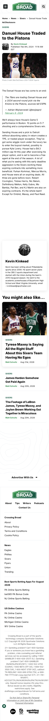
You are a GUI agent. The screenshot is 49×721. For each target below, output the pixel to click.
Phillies (8, 554)
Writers (27, 503)
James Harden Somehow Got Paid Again (22, 379)
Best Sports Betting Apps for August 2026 (24, 583)
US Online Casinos (14, 608)
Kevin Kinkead (20, 44)
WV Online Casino (13, 626)
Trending (8, 571)
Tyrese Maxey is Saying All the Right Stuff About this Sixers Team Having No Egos (24, 350)
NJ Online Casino (13, 617)
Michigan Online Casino (16, 622)
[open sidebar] (5, 6)
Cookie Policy (11, 535)
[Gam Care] (21, 711)
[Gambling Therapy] (33, 711)
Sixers (5, 27)
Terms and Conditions (15, 531)
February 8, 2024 (14, 113)
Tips (17, 503)
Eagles (7, 550)
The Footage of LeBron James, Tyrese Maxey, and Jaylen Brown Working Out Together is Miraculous (23, 407)
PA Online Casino (13, 613)
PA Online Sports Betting (16, 589)
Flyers (7, 563)
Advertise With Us (22, 477)
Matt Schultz (11, 362)
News (7, 545)
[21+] (13, 711)
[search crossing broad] (43, 6)
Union (7, 567)
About (8, 503)
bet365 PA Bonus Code (16, 594)
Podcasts (39, 503)
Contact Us (24, 507)
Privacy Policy (11, 526)
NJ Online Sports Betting (17, 598)
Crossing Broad (12, 517)
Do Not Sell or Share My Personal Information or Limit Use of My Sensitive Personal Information (24, 700)
